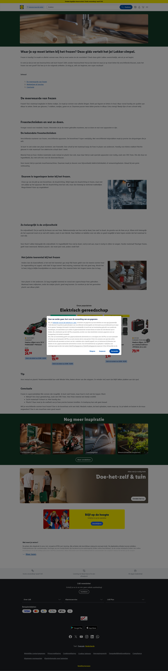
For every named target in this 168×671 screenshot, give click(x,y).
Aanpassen (102, 351)
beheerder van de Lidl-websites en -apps (64, 323)
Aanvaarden (114, 351)
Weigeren (92, 351)
